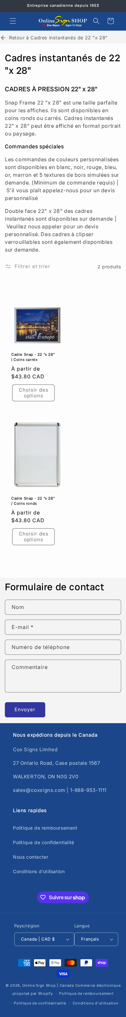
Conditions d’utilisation (39, 871)
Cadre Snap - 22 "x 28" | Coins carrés (33, 357)
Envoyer (25, 709)
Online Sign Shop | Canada (48, 985)
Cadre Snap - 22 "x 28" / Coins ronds (33, 501)
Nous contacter (30, 857)
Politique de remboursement (45, 828)
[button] (13, 21)
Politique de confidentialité (43, 842)
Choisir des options (33, 393)
